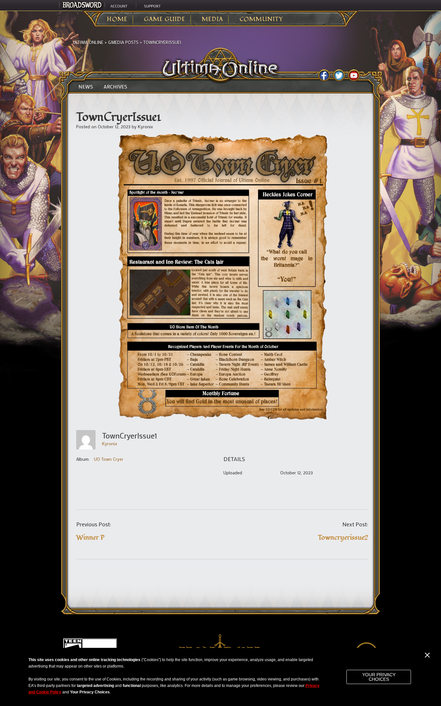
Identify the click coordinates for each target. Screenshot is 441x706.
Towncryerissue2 (343, 537)
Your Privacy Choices (378, 677)
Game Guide (164, 19)
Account (119, 5)
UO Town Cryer (108, 459)
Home (117, 19)
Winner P (90, 537)
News (85, 87)
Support (152, 5)
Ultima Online (88, 42)
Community (261, 19)
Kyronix (145, 126)
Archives (115, 87)
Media (212, 19)
